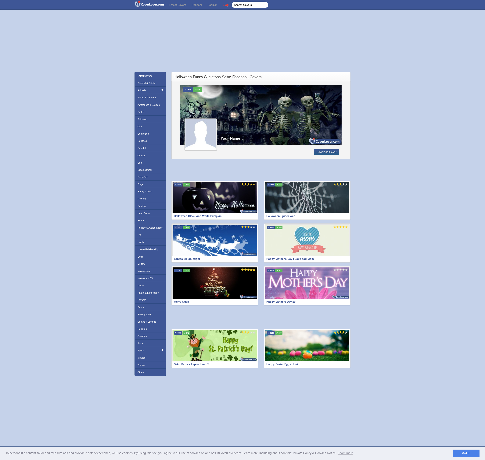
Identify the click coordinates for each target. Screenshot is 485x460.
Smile (140, 343)
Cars (140, 126)
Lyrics (140, 256)
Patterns (142, 299)
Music (141, 285)
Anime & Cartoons (147, 97)
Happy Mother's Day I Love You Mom (290, 259)
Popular (212, 5)
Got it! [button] (466, 453)
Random (197, 5)
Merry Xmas (181, 301)
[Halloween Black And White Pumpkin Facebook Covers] (214, 197)
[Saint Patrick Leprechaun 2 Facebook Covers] (214, 345)
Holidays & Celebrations (150, 227)
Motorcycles (144, 271)
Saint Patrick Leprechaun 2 (191, 364)
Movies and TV (145, 278)
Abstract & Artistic (146, 83)
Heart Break (144, 213)
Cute (140, 162)
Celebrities (143, 133)
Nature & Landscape (148, 292)
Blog (226, 5)
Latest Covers (177, 5)
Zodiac (141, 365)
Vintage (142, 357)
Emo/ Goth (143, 177)
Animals (142, 90)
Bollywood (143, 119)
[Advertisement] (242, 45)
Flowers (142, 198)
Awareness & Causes (149, 104)
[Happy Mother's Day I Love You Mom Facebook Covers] (307, 240)
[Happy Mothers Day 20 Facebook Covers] (307, 283)
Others (141, 372)
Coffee (141, 112)
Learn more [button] (345, 453)
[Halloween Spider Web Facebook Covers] (307, 197)
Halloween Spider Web (280, 216)
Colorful (142, 148)
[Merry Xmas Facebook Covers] (214, 283)
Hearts (141, 220)
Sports (141, 350)
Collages (142, 140)
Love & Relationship (148, 249)
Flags (140, 184)
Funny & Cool (145, 191)
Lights (141, 242)
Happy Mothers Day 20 (281, 301)
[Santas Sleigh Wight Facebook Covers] (214, 240)
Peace (141, 307)
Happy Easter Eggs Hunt (282, 364)
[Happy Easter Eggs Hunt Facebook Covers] (307, 345)
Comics (141, 155)
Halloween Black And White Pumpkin (198, 216)
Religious (142, 328)
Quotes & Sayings (147, 321)
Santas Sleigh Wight (187, 259)
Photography (144, 314)
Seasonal (142, 336)
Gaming (142, 206)
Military (141, 263)
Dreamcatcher (145, 169)
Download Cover (326, 152)
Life (139, 234)
